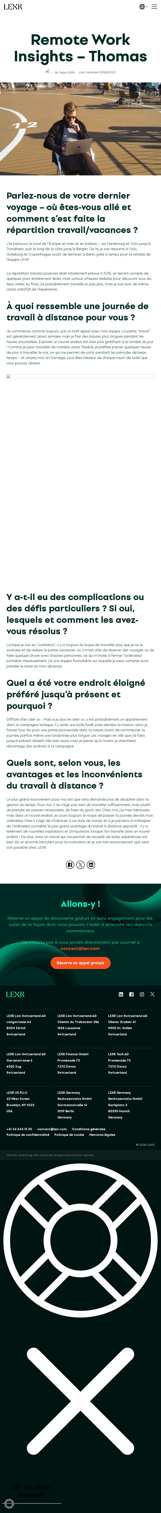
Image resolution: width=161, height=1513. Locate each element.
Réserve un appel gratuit (80, 963)
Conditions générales (88, 1129)
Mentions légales (102, 1135)
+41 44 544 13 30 (19, 1129)
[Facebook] (70, 865)
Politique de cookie (69, 1135)
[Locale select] (143, 6)
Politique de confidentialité (27, 1135)
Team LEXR (67, 72)
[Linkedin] (91, 865)
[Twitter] (80, 865)
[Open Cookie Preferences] (9, 1504)
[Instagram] (142, 994)
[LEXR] (13, 6)
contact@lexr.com (80, 948)
